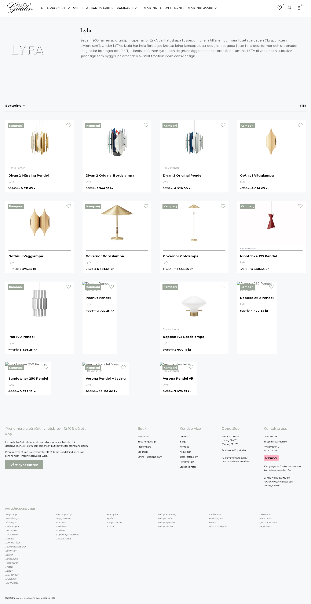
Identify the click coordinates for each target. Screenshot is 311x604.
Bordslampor (12, 518)
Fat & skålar (265, 518)
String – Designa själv (150, 456)
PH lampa (11, 530)
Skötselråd (143, 436)
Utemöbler (11, 582)
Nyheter (80, 8)
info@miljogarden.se (275, 441)
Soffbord (61, 530)
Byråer (9, 554)
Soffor (8, 570)
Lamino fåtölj (12, 542)
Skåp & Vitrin (114, 522)
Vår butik (143, 451)
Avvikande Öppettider (234, 450)
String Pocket (165, 526)
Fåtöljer (9, 538)
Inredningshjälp (147, 441)
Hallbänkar (214, 514)
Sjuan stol (10, 578)
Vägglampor (63, 518)
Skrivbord (61, 526)
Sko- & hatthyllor (217, 526)
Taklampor (11, 534)
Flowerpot (11, 522)
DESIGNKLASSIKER (202, 8)
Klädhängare (215, 518)
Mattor (9, 566)
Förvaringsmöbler (15, 546)
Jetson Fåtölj (63, 538)
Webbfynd (174, 8)
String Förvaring (167, 514)
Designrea (152, 8)
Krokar (212, 522)
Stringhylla (11, 558)
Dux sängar (11, 574)
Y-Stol (110, 526)
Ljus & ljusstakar (268, 522)
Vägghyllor (11, 562)
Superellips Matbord (67, 534)
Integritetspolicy (189, 456)
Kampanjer (127, 8)
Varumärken (102, 8)
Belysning (11, 514)
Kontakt (184, 446)
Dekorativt (265, 514)
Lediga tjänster (188, 466)
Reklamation (187, 461)
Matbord (61, 522)
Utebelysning (64, 514)
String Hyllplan (166, 522)
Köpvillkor (185, 451)
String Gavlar (165, 518)
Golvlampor (12, 526)
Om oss (184, 436)
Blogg (183, 441)
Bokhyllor (10, 550)
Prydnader (265, 526)
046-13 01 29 (270, 436)
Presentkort (144, 446)
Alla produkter (55, 8)
